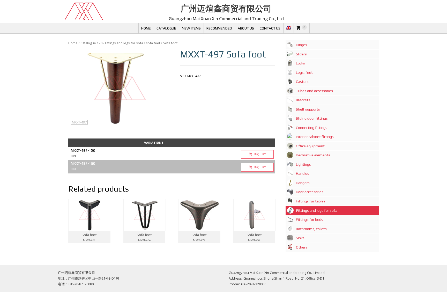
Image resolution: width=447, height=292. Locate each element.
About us (246, 28)
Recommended (219, 28)
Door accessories (309, 192)
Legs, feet (304, 72)
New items (191, 28)
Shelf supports (308, 109)
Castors (302, 81)
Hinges (301, 45)
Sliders (301, 54)
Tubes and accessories (314, 91)
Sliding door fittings (312, 118)
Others (301, 247)
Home (146, 28)
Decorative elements (313, 155)
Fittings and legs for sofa (316, 210)
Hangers (303, 183)
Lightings (303, 164)
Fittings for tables (310, 201)
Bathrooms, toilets (311, 229)
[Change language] (288, 28)
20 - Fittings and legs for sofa (121, 43)
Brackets (303, 100)
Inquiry (260, 154)
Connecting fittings (311, 128)
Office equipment (310, 146)
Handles (302, 173)
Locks (300, 63)
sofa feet (153, 43)
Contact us (270, 28)
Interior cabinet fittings (315, 137)
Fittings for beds (309, 219)
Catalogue (166, 28)
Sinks (300, 238)
